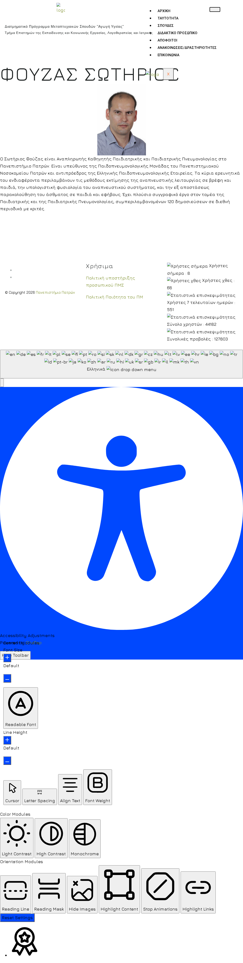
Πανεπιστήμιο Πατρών (55, 292)
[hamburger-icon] (215, 9)
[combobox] (121, 364)
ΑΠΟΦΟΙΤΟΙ (167, 40)
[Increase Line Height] (7, 740)
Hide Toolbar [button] (15, 655)
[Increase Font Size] (7, 658)
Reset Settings (17, 917)
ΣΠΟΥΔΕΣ (166, 25)
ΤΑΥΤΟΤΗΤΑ (168, 18)
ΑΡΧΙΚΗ (164, 11)
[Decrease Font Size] (7, 678)
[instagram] (16, 276)
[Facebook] (16, 269)
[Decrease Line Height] (7, 760)
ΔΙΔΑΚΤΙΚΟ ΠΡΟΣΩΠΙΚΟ (177, 33)
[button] (2, 382)
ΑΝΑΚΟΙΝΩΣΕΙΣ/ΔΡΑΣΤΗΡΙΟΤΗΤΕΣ (187, 48)
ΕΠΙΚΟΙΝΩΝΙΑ (168, 55)
